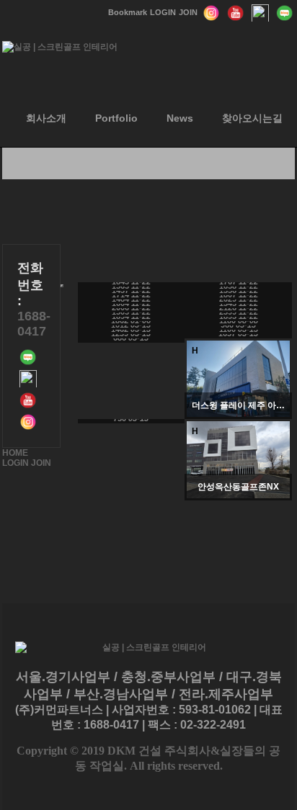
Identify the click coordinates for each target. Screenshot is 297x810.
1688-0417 (33, 323)
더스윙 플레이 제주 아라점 (238, 405)
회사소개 (46, 118)
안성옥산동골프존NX (238, 487)
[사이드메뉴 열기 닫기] (62, 285)
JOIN (41, 463)
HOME (15, 453)
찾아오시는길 (252, 118)
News (180, 118)
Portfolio (116, 118)
